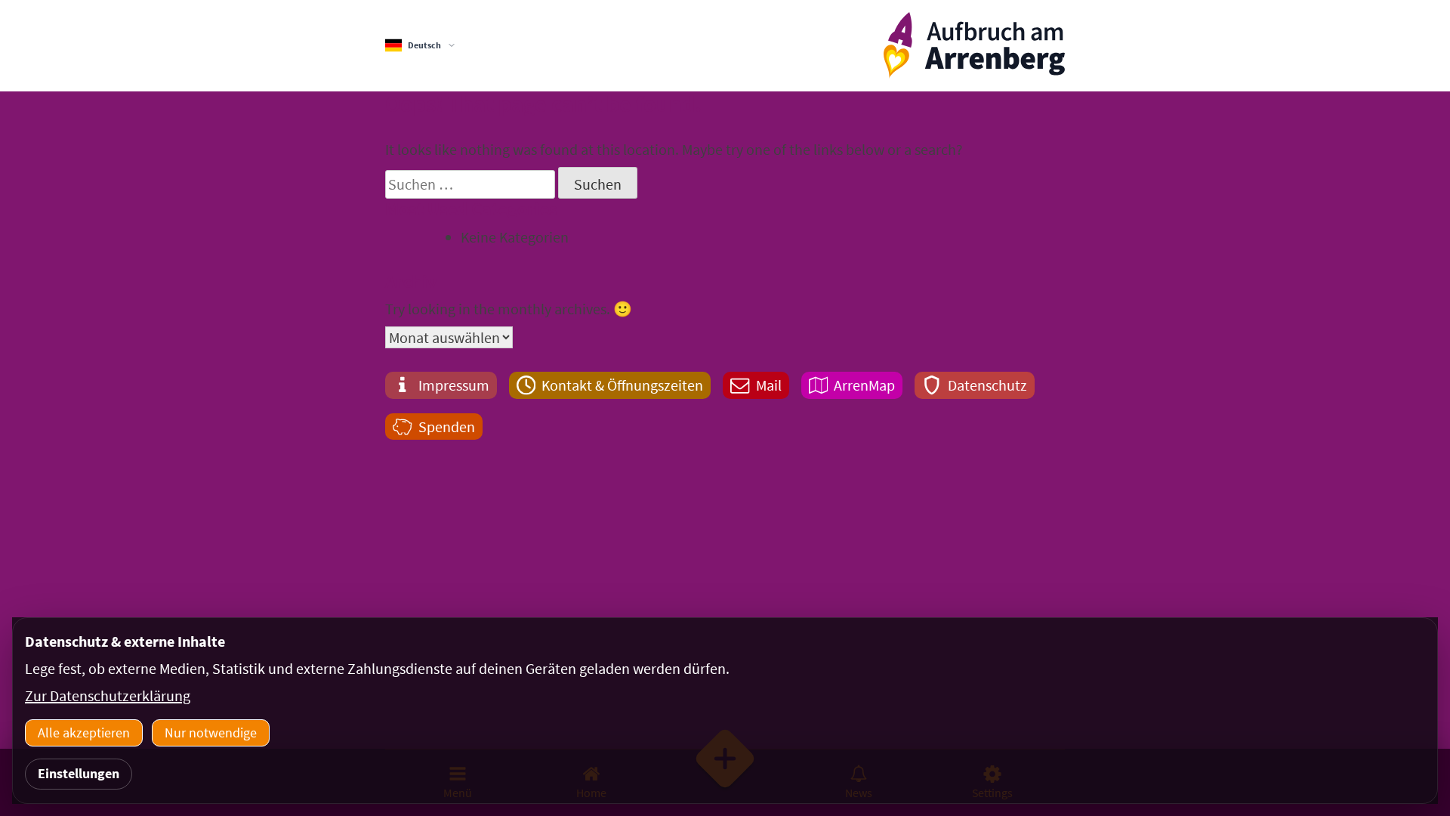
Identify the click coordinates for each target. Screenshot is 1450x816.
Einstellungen (78, 773)
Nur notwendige (211, 732)
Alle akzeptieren (84, 732)
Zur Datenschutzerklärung (107, 695)
